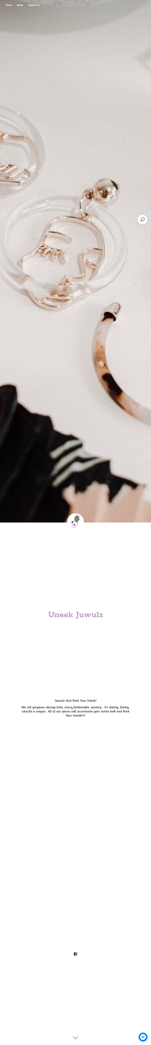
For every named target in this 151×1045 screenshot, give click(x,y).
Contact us (34, 5)
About (20, 5)
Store (9, 5)
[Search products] (142, 219)
